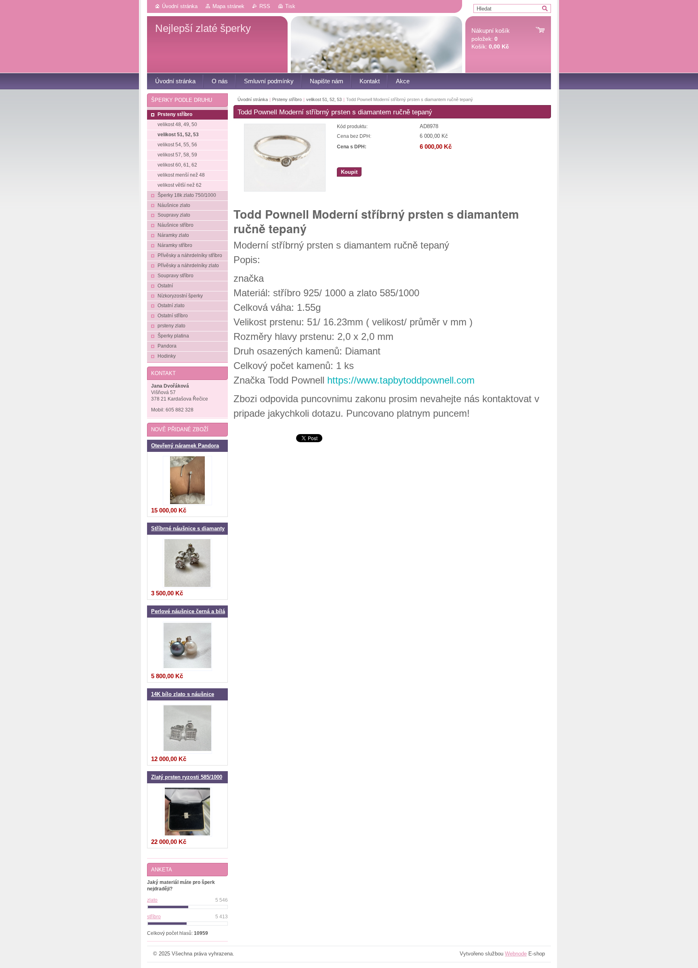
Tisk (290, 6)
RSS (264, 6)
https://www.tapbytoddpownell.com (401, 380)
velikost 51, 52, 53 (324, 99)
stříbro (154, 916)
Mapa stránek (228, 6)
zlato (152, 900)
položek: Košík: (490, 38)
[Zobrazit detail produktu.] (187, 480)
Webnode (516, 954)
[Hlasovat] (187, 907)
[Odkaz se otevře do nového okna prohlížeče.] (285, 190)
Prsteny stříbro (287, 99)
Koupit (349, 172)
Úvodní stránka (180, 6)
